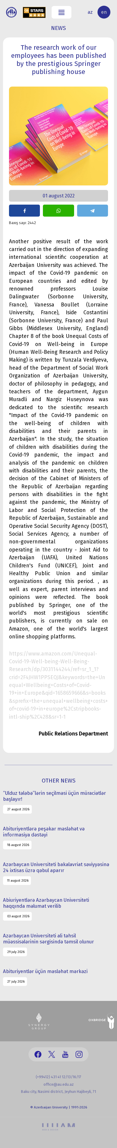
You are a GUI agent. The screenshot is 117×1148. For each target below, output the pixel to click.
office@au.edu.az (59, 1084)
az (90, 12)
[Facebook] (37, 1054)
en (104, 12)
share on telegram (92, 211)
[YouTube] (65, 1054)
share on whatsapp (58, 211)
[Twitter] (51, 1054)
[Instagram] (79, 1054)
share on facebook (24, 211)
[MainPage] (11, 12)
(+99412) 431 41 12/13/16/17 (58, 1077)
